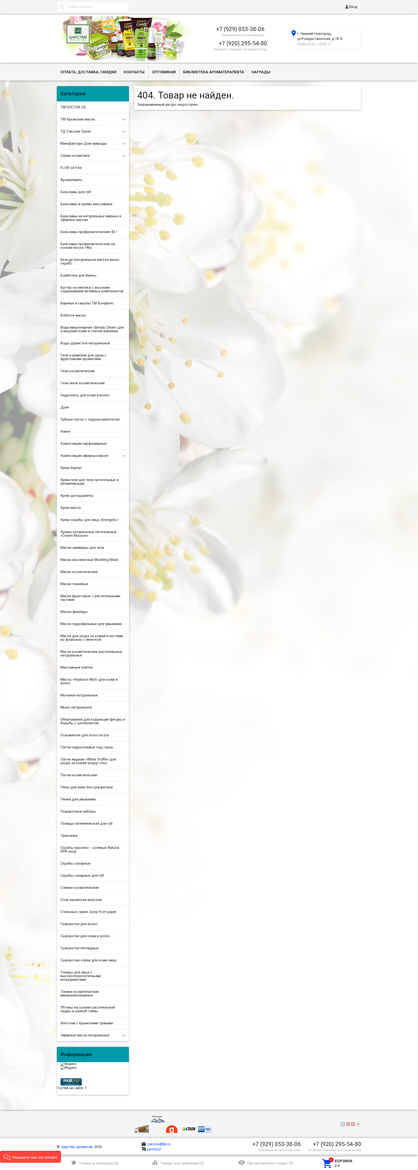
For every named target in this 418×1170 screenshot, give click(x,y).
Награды (261, 72)
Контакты (134, 72)
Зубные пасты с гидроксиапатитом (89, 419)
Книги (65, 431)
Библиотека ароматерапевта (213, 72)
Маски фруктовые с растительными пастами (90, 598)
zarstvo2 (154, 1149)
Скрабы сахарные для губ (82, 875)
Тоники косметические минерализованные (79, 993)
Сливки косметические (79, 887)
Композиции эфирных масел (84, 455)
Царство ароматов (76, 1147)
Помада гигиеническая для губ (86, 823)
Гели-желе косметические (82, 383)
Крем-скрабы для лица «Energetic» (89, 520)
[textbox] (93, 6)
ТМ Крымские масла (77, 119)
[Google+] (348, 1124)
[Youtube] (358, 1124)
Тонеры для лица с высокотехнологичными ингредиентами (80, 976)
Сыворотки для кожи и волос (85, 936)
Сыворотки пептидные (79, 948)
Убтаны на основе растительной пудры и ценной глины (87, 1009)
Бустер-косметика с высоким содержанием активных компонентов (91, 289)
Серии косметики (75, 155)
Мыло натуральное (76, 707)
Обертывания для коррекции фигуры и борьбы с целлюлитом (92, 721)
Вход (351, 6)
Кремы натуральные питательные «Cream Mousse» (88, 534)
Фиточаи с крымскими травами (86, 1023)
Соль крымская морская (81, 900)
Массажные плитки (76, 667)
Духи (64, 407)
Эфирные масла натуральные (85, 1035)
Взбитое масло (73, 315)
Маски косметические (79, 572)
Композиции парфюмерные (83, 443)
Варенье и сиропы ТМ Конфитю (86, 303)
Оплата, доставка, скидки (88, 72)
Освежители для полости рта (84, 735)
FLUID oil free (71, 168)
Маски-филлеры (74, 612)
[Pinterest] (353, 1124)
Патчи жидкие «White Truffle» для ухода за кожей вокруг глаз (88, 761)
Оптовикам (164, 72)
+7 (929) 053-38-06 (240, 29)
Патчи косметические (78, 775)
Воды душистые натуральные (85, 343)
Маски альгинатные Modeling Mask (89, 560)
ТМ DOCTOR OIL (73, 107)
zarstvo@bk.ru (156, 1144)
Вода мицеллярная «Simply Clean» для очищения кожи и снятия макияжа (92, 329)
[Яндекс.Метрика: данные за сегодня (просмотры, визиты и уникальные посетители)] (68, 1064)
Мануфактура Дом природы (83, 143)
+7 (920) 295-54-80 (243, 43)
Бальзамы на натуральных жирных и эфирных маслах (90, 218)
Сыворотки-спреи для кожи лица (88, 960)
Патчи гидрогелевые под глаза (86, 747)
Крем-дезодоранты (77, 495)
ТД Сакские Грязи (75, 131)
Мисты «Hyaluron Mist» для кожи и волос (89, 681)
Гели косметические (77, 371)
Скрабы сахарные (75, 863)
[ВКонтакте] (343, 1124)
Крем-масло (70, 508)
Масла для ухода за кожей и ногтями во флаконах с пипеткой (91, 638)
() (94, 1162)
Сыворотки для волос (79, 924)
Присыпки (68, 835)
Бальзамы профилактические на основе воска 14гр (87, 246)
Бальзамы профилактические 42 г (88, 232)
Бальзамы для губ (75, 192)
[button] (30, 1157)
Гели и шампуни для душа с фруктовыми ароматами (83, 357)
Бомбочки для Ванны (78, 275)
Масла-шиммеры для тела (82, 547)
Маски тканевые (74, 584)
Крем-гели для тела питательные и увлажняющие (89, 482)
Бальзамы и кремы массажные (86, 204)
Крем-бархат (71, 468)
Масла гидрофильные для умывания (91, 624)
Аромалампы (71, 180)
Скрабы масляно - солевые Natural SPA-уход (89, 849)
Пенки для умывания (78, 799)
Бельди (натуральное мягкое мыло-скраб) (90, 261)
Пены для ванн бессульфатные (86, 787)
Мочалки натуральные (79, 695)
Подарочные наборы (78, 811)
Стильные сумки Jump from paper (88, 912)
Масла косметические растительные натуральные (91, 653)
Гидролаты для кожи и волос (85, 395)
